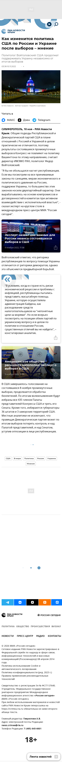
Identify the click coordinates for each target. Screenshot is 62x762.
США (8, 458)
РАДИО (40, 636)
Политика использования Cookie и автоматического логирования (21, 667)
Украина (51, 458)
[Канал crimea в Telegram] (8, 602)
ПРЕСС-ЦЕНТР (25, 636)
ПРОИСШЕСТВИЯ (40, 626)
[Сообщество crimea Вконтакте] (20, 602)
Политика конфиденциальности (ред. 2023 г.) (27, 672)
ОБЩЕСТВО (22, 626)
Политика (29, 458)
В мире (17, 458)
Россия (40, 458)
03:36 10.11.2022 (9, 66)
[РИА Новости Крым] (13, 31)
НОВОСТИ (8, 636)
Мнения (31, 464)
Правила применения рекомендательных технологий (25, 677)
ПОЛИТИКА (8, 626)
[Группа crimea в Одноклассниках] (45, 602)
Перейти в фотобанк (38, 106)
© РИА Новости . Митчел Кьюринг (15, 106)
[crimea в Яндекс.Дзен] (32, 602)
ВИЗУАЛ (56, 626)
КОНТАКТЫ (54, 636)
